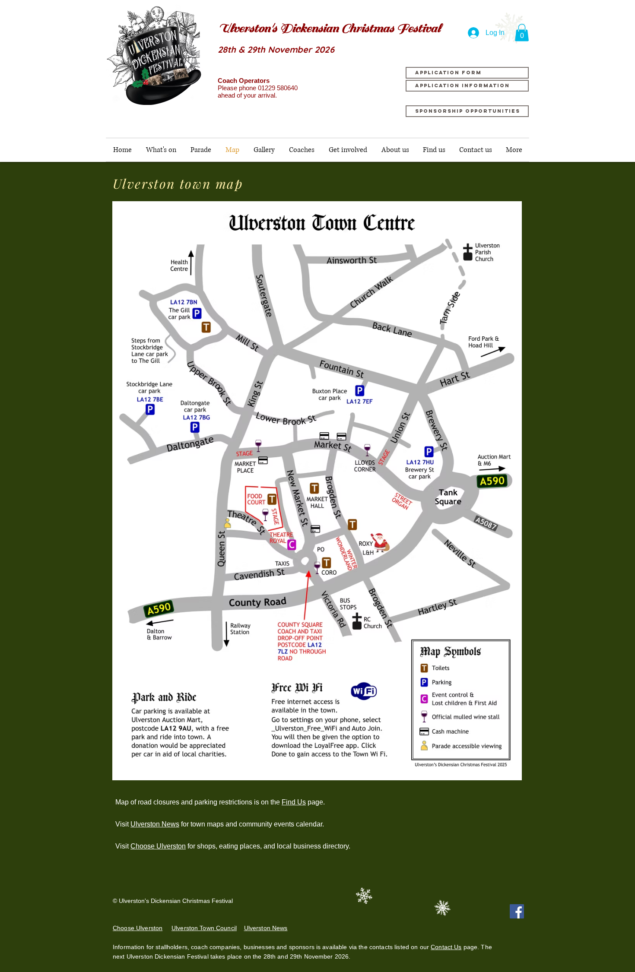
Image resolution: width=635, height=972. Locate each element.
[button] (521, 32)
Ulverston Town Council (204, 928)
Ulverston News (154, 824)
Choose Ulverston (158, 846)
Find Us (294, 802)
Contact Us (446, 947)
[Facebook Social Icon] (517, 911)
